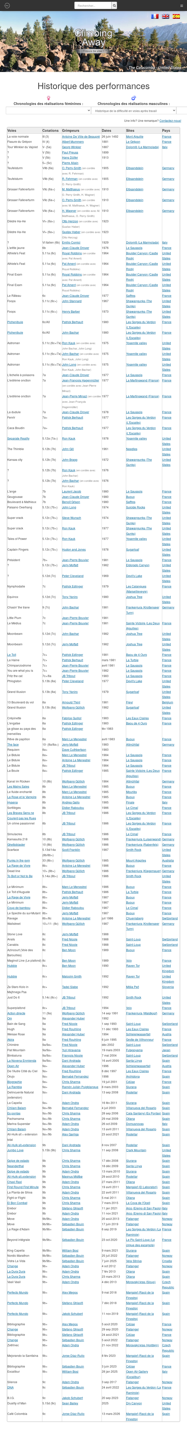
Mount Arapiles (136, 860)
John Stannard (72, 301)
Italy (165, 147)
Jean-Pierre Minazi (74, 396)
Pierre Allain (70, 163)
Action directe (16, 1013)
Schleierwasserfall (138, 1034)
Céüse (130, 1082)
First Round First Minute (23, 1187)
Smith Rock (133, 849)
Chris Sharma (71, 1082)
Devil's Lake (134, 576)
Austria (166, 1034)
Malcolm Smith (72, 976)
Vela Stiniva (134, 1261)
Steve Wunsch (71, 517)
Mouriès (131, 792)
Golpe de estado (18, 1160)
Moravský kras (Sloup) (141, 1282)
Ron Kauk (68, 343)
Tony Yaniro (70, 597)
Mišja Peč (132, 987)
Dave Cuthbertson (74, 749)
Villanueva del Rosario (141, 1108)
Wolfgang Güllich (73, 707)
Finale (130, 802)
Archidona (133, 1076)
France (166, 136)
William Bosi (70, 1250)
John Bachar (70, 332)
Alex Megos (70, 1292)
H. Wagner (69, 210)
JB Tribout (68, 676)
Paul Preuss (70, 152)
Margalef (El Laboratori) (142, 1187)
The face (13, 744)
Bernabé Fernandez (75, 1076)
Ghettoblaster (16, 844)
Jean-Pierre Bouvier (75, 560)
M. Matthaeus (71, 189)
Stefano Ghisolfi (72, 1208)
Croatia (167, 1261)
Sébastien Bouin (73, 1224)
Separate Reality (18, 438)
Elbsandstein (134, 168)
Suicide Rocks (135, 507)
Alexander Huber (73, 1018)
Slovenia (168, 987)
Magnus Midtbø (72, 1176)
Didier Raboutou (73, 807)
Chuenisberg (134, 918)
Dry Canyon (134, 1403)
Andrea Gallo (71, 802)
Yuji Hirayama (71, 1050)
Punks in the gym (18, 860)
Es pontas (13, 1113)
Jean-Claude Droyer (75, 248)
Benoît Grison (71, 502)
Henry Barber (71, 311)
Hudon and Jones (74, 549)
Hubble (12, 965)
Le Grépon (133, 141)
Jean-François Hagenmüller (80, 380)
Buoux (130, 496)
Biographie (14, 1082)
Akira (10, 1039)
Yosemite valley (136, 343)
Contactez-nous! (170, 120)
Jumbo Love (15, 1150)
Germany (168, 168)
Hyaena (12, 802)
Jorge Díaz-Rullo (73, 1355)
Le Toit (11, 654)
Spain (166, 1060)
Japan (166, 1050)
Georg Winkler (71, 147)
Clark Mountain (136, 1150)
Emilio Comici (71, 242)
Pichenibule (15, 322)
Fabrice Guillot (71, 718)
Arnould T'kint (71, 702)
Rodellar (132, 1092)
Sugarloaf (132, 549)
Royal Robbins (72, 253)
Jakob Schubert (72, 1313)
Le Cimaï (132, 807)
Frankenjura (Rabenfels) (142, 844)
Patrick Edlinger (72, 586)
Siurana (131, 1087)
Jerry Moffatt (70, 565)
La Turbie (132, 660)
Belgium (167, 702)
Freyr (129, 702)
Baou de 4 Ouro (136, 654)
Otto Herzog (70, 221)
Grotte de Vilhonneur (140, 1039)
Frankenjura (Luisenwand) (143, 839)
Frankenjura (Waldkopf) (141, 1013)
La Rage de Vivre (18, 865)
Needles (131, 449)
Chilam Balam (16, 1108)
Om (9, 1018)
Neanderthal (15, 1166)
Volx (129, 960)
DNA (10, 1387)
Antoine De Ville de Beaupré (81, 136)
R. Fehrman (70, 178)
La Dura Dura (16, 1271)
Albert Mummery (73, 141)
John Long (69, 364)
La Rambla (14, 1087)
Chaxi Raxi (14, 1182)
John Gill (68, 449)
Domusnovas (135, 1124)
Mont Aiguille (134, 136)
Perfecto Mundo (17, 1292)
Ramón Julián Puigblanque (80, 1087)
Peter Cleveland (73, 576)
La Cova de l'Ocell (138, 1203)
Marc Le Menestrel (74, 739)
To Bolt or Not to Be (20, 876)
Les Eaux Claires (137, 718)
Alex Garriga (70, 1134)
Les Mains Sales (18, 786)
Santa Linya (134, 1060)
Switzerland (170, 918)
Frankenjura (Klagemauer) (143, 871)
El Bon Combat (17, 1203)
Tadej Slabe (70, 987)
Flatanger (132, 1218)
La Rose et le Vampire (22, 797)
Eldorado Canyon (138, 565)
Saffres (130, 295)
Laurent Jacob (71, 491)
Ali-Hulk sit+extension (21, 1145)
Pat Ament (69, 263)
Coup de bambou (18, 908)
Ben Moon (69, 950)
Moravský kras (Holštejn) (142, 1345)
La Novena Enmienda (21, 1060)
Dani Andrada (71, 1060)
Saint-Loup (133, 939)
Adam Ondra (70, 1103)
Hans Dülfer (70, 157)
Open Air (13, 1066)
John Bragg (69, 459)
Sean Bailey (70, 1403)
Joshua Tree (134, 597)
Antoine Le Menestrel (76, 760)
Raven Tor (133, 965)
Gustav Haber (71, 232)
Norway (167, 1218)
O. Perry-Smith (71, 168)
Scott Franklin (71, 849)
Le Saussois (134, 248)
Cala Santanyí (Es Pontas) (143, 1113)
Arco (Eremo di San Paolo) (143, 1208)
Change (12, 1266)
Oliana (130, 1118)
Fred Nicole (69, 939)
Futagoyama (134, 1050)
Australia (168, 860)
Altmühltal (132, 744)
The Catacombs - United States (155, 67)
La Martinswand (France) (142, 380)
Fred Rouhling (71, 1029)
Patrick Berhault (72, 322)
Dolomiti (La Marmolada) (142, 147)
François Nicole (72, 1055)
